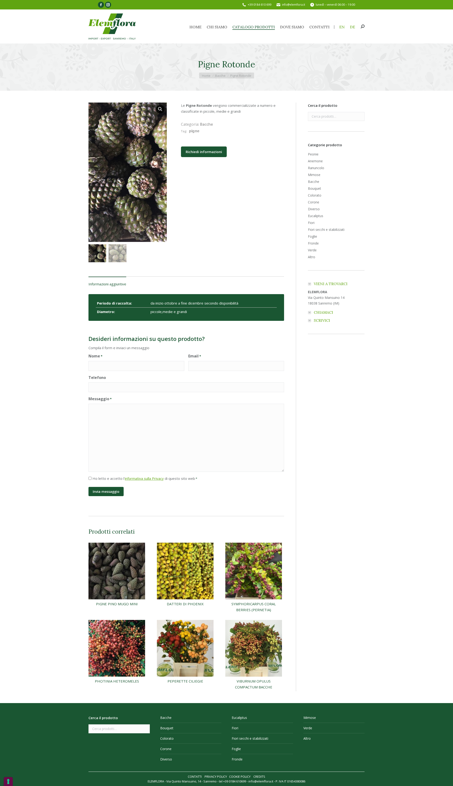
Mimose (314, 174)
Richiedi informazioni (204, 151)
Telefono (97, 377)
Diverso (314, 209)
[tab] (107, 281)
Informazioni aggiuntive (107, 284)
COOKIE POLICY (240, 776)
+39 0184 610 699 (259, 5)
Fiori (311, 222)
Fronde (313, 243)
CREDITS (259, 776)
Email (194, 356)
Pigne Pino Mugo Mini (117, 603)
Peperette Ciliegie (185, 681)
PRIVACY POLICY (216, 776)
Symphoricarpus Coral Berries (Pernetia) (253, 606)
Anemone (315, 161)
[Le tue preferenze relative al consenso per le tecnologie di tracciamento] (8, 781)
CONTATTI (195, 776)
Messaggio (100, 398)
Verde (312, 250)
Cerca (359, 116)
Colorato (314, 195)
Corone (313, 202)
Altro (311, 257)
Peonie (313, 154)
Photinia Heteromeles (117, 681)
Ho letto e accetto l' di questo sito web (144, 478)
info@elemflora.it (293, 5)
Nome (95, 356)
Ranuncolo (316, 168)
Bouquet (314, 188)
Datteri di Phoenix (185, 603)
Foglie (312, 236)
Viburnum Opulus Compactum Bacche (253, 684)
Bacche (206, 124)
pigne (194, 131)
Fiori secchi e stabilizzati (326, 229)
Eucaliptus (315, 216)
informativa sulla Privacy (144, 478)
